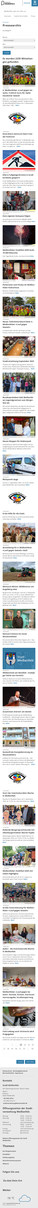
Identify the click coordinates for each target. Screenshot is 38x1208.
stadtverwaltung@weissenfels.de (15, 1103)
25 (29, 1045)
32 (24, 1049)
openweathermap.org (13, 1203)
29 (12, 1049)
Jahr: (4, 44)
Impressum (19, 1073)
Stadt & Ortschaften (21, 16)
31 (20, 1049)
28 (8, 1049)
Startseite (7, 16)
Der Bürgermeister (9, 1151)
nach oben (30, 1062)
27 (4, 1049)
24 (25, 1045)
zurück (20, 1062)
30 (16, 1049)
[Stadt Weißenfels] (19, 1094)
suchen (6, 53)
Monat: (5, 37)
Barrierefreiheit (8, 1073)
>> (8, 1052)
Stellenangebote (9, 1157)
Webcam (6, 1164)
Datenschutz (7, 1071)
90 (32, 1049)
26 (33, 1045)
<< (4, 1044)
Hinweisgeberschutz (20, 1071)
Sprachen (27, 3)
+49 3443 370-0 (8, 1098)
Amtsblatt (6, 1154)
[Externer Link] (4, 1176)
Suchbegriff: (7, 31)
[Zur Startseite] (9, 3)
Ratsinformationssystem (12, 1161)
